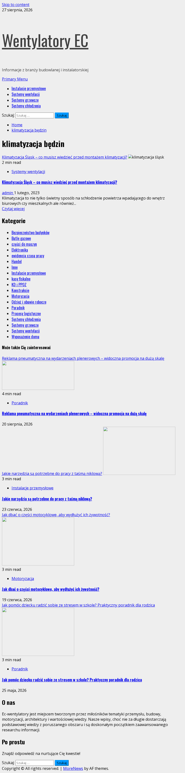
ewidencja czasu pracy (28, 256)
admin (8, 192)
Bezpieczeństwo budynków (30, 232)
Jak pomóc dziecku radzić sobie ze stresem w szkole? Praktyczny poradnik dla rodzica (78, 605)
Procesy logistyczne (26, 313)
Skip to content (15, 4)
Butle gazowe (21, 238)
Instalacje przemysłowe (29, 88)
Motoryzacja (20, 296)
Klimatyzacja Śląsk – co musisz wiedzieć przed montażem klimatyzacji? (64, 157)
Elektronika (20, 250)
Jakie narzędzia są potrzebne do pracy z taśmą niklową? (52, 473)
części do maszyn (24, 244)
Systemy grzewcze (25, 100)
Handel (17, 261)
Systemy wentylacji (26, 94)
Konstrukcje (20, 290)
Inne (15, 267)
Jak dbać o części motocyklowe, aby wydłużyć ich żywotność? (56, 514)
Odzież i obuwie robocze (29, 302)
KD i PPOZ (19, 284)
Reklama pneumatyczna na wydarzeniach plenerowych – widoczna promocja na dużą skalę (83, 358)
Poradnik (18, 308)
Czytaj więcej (13, 208)
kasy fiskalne (21, 279)
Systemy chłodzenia (26, 106)
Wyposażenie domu (25, 337)
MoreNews (73, 768)
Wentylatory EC (45, 40)
